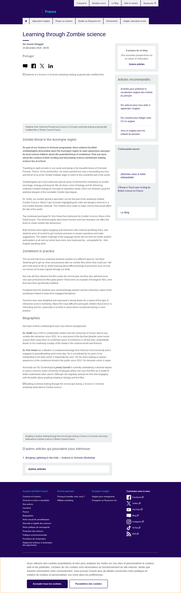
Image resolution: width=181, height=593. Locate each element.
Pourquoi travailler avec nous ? (71, 496)
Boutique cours (99, 3)
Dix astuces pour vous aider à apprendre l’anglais (135, 107)
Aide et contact (131, 3)
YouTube (136, 509)
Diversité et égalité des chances (37, 523)
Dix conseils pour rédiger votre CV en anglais (136, 119)
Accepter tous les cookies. (47, 584)
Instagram (137, 522)
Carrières (27, 508)
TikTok (135, 528)
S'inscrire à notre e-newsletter (36, 500)
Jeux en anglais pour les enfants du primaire (133, 132)
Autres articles (37, 469)
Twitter (135, 503)
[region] (90, 575)
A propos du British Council (35, 491)
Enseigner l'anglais (100, 491)
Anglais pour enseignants (103, 496)
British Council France (31, 11)
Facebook (137, 497)
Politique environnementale (35, 535)
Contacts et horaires (32, 496)
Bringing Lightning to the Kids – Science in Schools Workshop (60, 457)
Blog (134, 516)
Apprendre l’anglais (41, 21)
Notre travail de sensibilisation (36, 519)
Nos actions (28, 504)
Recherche (156, 3)
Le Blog (115, 3)
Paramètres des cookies (88, 584)
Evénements (112, 21)
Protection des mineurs (33, 531)
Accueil (26, 21)
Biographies (28, 516)
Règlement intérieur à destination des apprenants (37, 544)
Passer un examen (64, 21)
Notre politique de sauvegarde (36, 527)
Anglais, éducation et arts (134, 21)
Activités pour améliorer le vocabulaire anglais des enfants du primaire (136, 92)
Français (81, 3)
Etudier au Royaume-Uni (89, 21)
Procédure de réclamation (34, 539)
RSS (134, 534)
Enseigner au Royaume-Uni (104, 500)
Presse (26, 512)
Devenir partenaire (65, 491)
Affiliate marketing (65, 500)
